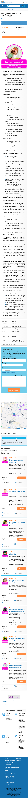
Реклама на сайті (9, 782)
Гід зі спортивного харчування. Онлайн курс (17, 553)
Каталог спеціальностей (11, 769)
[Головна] (8, 2)
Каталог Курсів (9, 762)
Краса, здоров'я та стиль (17, 9)
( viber (6, 778)
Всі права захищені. (9, 792)
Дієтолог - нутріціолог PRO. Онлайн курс (16, 581)
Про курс (3, 22)
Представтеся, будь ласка (9, 358)
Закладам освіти (9, 784)
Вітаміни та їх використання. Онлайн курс (17, 639)
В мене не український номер (8, 372)
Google (25, 428)
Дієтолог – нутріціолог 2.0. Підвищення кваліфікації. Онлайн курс (16, 460)
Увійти (25, 6)
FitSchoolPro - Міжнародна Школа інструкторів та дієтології (14, 700)
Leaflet (18, 428)
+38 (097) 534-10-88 (9, 776)
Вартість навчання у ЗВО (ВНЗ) (13, 759)
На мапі (3, 395)
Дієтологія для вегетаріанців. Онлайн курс (17, 522)
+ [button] (3, 404)
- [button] (3, 406)
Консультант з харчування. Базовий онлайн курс (16, 666)
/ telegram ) (11, 778)
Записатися (21, 477)
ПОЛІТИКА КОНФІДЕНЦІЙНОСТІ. (15, 790)
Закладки (23, 6)
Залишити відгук (14, 438)
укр (24, 2)
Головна (1, 9)
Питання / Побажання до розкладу (12, 375)
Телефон (5, 368)
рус (26, 2)
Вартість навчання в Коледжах (13, 760)
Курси (5, 9)
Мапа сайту (8, 764)
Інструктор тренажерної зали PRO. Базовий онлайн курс (17, 610)
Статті (6, 770)
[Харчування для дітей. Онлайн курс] (14, 56)
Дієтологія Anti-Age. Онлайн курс (17, 492)
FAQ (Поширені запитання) (12, 767)
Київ (9, 9)
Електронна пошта (7, 363)
